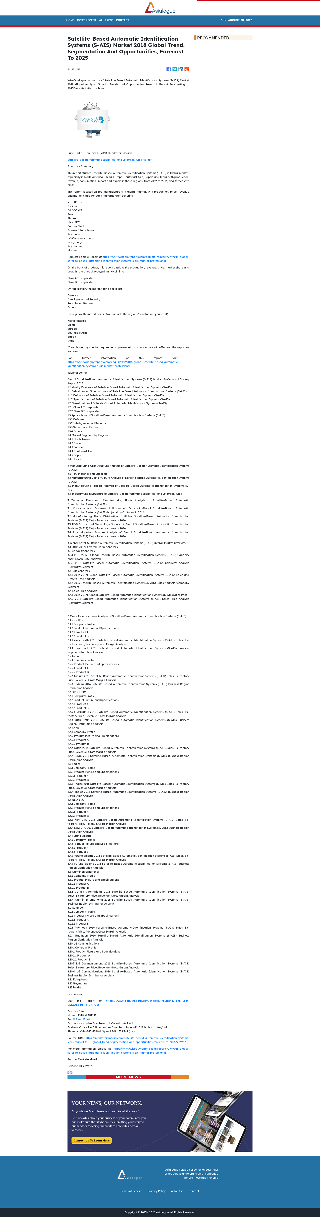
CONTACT (122, 20)
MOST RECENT (86, 20)
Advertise (177, 1191)
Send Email (83, 1019)
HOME (70, 20)
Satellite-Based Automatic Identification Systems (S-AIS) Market (110, 159)
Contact (194, 1191)
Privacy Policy (157, 1191)
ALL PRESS (106, 20)
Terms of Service (131, 1191)
